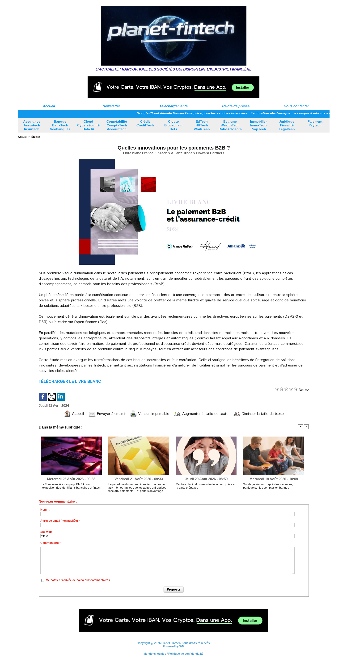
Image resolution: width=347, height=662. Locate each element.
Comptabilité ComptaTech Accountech (116, 125)
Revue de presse (236, 106)
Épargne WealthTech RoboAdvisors (230, 125)
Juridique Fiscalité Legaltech (287, 125)
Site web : (46, 531)
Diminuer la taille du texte (262, 413)
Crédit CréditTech (145, 123)
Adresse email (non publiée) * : (60, 520)
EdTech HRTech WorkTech (202, 125)
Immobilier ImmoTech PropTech (258, 125)
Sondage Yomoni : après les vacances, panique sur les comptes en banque (268, 486)
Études (35, 136)
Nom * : (45, 509)
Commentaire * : (51, 543)
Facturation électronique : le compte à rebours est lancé (279, 113)
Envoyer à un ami (110, 413)
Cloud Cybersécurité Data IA (88, 125)
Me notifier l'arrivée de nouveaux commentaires (78, 580)
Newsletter (111, 106)
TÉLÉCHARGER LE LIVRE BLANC (70, 381)
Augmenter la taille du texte (205, 413)
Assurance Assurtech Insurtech (31, 125)
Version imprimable (153, 413)
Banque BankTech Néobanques (60, 125)
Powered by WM (173, 648)
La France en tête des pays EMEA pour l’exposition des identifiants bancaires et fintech (71, 486)
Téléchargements (173, 106)
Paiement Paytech (315, 123)
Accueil (49, 106)
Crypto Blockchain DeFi (173, 125)
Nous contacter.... (298, 106)
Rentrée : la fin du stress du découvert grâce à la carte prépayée (205, 486)
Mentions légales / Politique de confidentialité (173, 655)
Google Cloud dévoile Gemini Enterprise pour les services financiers (175, 113)
